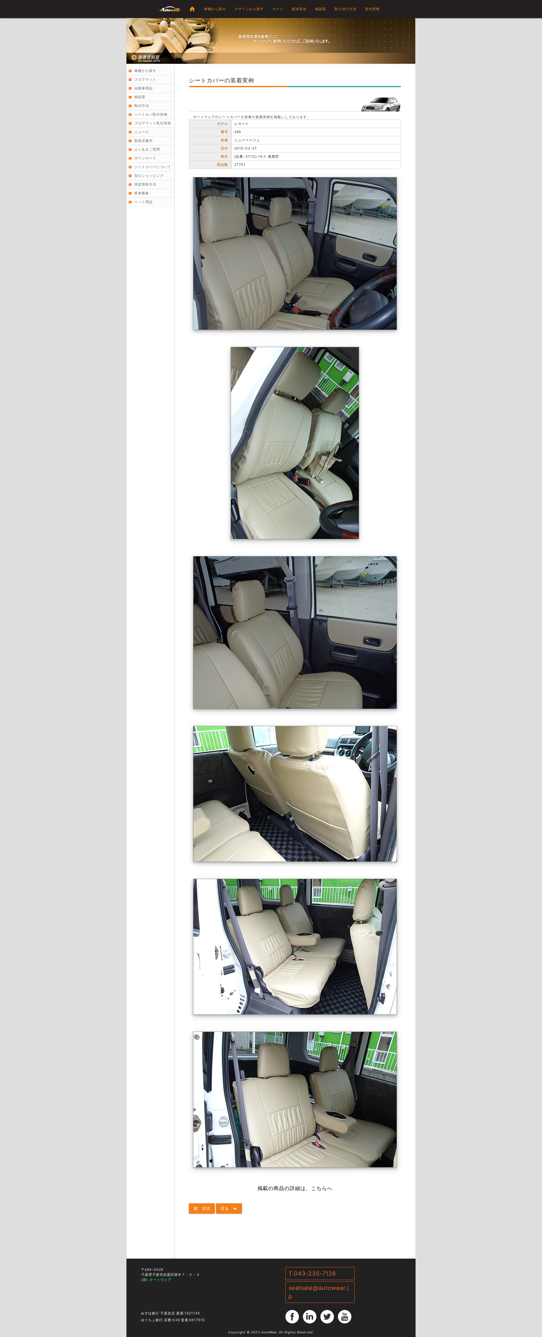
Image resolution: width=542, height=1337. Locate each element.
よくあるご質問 (147, 149)
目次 (201, 1208)
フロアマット (145, 79)
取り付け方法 (346, 9)
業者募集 (141, 193)
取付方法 (141, 105)
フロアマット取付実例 (152, 123)
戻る (228, 1208)
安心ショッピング (149, 175)
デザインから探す (249, 9)
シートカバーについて (152, 167)
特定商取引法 (145, 184)
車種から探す (215, 9)
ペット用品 (143, 202)
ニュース (141, 132)
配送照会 (299, 9)
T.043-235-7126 (312, 1273)
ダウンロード (145, 158)
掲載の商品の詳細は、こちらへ (295, 1188)
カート (277, 9)
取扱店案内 (143, 140)
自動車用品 (143, 88)
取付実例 (372, 9)
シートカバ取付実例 (150, 114)
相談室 (320, 9)
